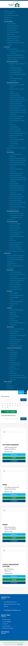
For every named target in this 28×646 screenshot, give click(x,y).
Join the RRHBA (6, 621)
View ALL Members (11, 411)
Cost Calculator (6, 626)
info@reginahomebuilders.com (12, 610)
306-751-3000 (8, 531)
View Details (14, 454)
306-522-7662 (8, 491)
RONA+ (5, 524)
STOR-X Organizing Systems (10, 565)
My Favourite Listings (8, 628)
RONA (4, 484)
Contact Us (5, 623)
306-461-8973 (8, 573)
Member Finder (6, 619)
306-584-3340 (8, 452)
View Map (14, 457)
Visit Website (14, 461)
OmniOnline (20, 644)
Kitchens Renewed (10, 445)
